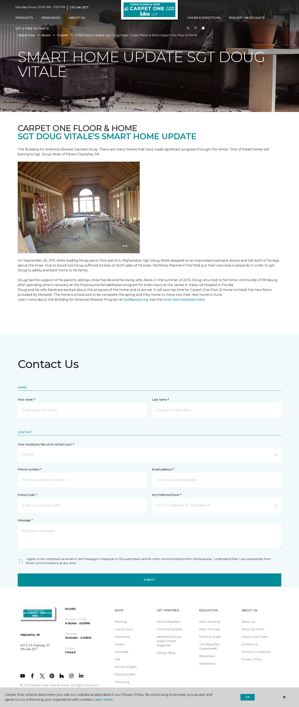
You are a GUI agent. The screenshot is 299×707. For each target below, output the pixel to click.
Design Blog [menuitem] (166, 653)
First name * (26, 399)
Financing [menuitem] (122, 682)
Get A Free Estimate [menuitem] (32, 28)
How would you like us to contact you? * (46, 444)
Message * (25, 520)
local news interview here (183, 299)
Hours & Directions (204, 18)
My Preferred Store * (166, 494)
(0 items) (203, 28)
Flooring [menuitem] (121, 622)
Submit (149, 580)
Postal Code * (27, 494)
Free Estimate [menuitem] (125, 674)
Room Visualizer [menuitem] (169, 622)
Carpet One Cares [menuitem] (254, 637)
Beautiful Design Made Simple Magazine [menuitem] (169, 641)
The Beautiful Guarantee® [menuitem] (209, 646)
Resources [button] (50, 18)
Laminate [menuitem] (121, 652)
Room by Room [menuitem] (252, 629)
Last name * (160, 399)
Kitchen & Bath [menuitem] (126, 667)
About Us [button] (77, 18)
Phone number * (29, 469)
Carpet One (26, 35)
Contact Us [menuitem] (249, 644)
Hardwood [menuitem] (122, 637)
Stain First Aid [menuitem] (209, 629)
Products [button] (24, 18)
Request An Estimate (247, 18)
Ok (247, 697)
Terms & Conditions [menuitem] (256, 652)
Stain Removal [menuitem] (209, 622)
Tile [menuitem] (117, 659)
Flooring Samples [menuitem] (169, 629)
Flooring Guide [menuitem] (210, 637)
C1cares (62, 35)
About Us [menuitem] (248, 622)
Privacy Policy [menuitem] (251, 659)
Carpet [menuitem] (119, 644)
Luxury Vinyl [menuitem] (124, 629)
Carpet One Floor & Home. (50, 685)
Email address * (163, 469)
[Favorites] (196, 28)
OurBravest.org (135, 299)
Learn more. (103, 700)
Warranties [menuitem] (207, 656)
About (45, 35)
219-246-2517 (79, 7)
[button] (188, 28)
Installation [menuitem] (207, 663)
